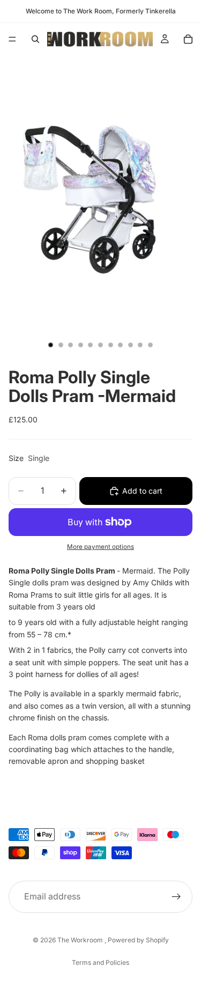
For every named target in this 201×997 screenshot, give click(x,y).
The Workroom (81, 940)
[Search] (35, 39)
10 (140, 345)
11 (150, 345)
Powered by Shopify (138, 940)
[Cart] (188, 39)
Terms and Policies (100, 962)
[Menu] (12, 39)
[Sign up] (176, 897)
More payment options (100, 546)
